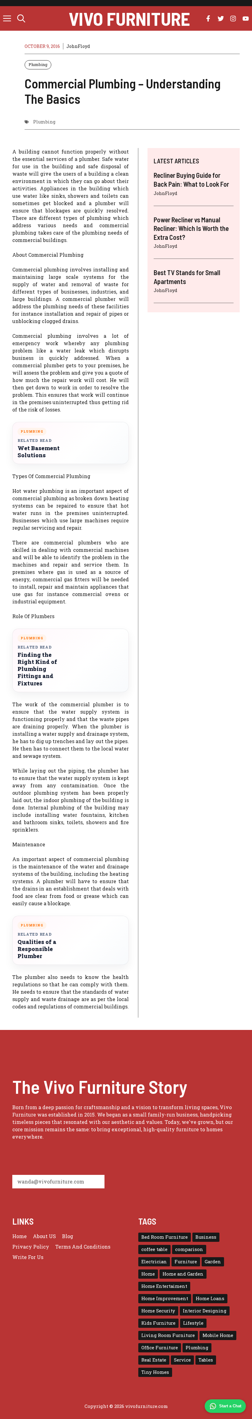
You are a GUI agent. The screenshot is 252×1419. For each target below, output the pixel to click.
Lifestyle (193, 1323)
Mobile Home (218, 1335)
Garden (213, 1262)
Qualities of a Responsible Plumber (37, 949)
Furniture (186, 1262)
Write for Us (27, 1257)
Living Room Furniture (168, 1335)
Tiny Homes (155, 1372)
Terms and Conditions (82, 1246)
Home (19, 1236)
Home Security (158, 1311)
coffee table (154, 1249)
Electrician (154, 1262)
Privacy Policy (30, 1246)
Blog (67, 1236)
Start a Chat (230, 1406)
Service (182, 1360)
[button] (21, 18)
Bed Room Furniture (164, 1237)
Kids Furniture (158, 1323)
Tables (206, 1360)
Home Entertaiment (164, 1286)
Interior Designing (204, 1311)
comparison (189, 1249)
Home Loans (210, 1298)
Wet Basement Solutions (39, 452)
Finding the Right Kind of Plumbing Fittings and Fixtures (37, 669)
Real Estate (153, 1360)
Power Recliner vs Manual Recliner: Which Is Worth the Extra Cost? (191, 228)
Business (205, 1237)
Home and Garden (183, 1274)
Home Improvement (164, 1298)
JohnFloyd (78, 46)
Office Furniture (159, 1348)
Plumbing (38, 64)
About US (44, 1236)
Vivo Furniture (129, 18)
